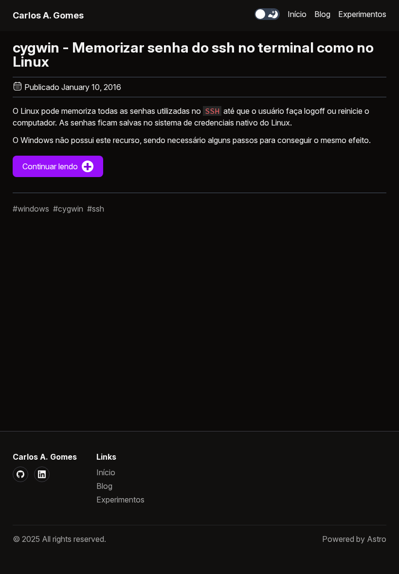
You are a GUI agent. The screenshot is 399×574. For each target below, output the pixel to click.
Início (297, 14)
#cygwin (68, 209)
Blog (322, 14)
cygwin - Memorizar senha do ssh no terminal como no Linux (193, 54)
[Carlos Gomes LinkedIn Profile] (42, 474)
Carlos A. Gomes (48, 15)
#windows (31, 209)
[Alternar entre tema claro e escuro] (267, 14)
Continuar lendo (57, 165)
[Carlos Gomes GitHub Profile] (20, 474)
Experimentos (362, 14)
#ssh (95, 209)
